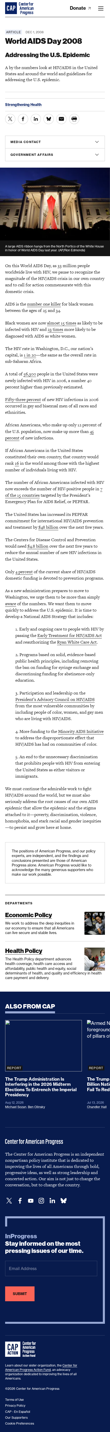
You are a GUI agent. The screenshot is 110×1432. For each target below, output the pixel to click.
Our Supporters (16, 1417)
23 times (55, 329)
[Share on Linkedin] (36, 119)
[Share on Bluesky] (48, 119)
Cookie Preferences (19, 1423)
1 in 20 (30, 355)
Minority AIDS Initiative (81, 731)
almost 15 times (61, 323)
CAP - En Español (17, 1412)
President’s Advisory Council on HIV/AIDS (55, 699)
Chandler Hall (97, 1107)
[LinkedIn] (52, 1200)
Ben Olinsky (36, 1107)
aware (10, 604)
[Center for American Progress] (11, 8)
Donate (78, 8)
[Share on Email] (61, 119)
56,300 (30, 374)
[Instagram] (41, 1200)
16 (17, 463)
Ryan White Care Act (77, 642)
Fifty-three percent (23, 399)
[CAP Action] (22, 1349)
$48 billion (48, 527)
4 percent (24, 572)
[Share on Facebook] (23, 119)
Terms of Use (14, 1400)
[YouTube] (31, 1200)
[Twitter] (9, 1200)
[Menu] (101, 8)
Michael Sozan (15, 1107)
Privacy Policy (15, 1405)
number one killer (44, 304)
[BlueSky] (63, 1200)
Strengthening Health (23, 104)
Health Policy (23, 950)
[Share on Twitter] (10, 119)
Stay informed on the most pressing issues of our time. (44, 1244)
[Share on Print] (74, 119)
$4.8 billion (37, 546)
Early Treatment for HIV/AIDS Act (69, 635)
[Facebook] (20, 1200)
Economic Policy (28, 915)
